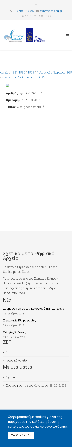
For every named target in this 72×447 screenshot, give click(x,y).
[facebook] (36, 5)
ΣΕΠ (8, 352)
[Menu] (67, 32)
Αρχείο (4, 72)
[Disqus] (36, 159)
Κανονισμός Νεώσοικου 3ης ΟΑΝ (23, 77)
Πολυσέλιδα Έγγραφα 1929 (54, 72)
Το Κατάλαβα (21, 435)
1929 (31, 72)
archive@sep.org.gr (51, 11)
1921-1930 (18, 72)
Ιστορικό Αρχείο (16, 360)
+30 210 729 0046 (24, 11)
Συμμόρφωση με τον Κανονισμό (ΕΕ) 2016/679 (36, 385)
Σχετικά (11, 377)
